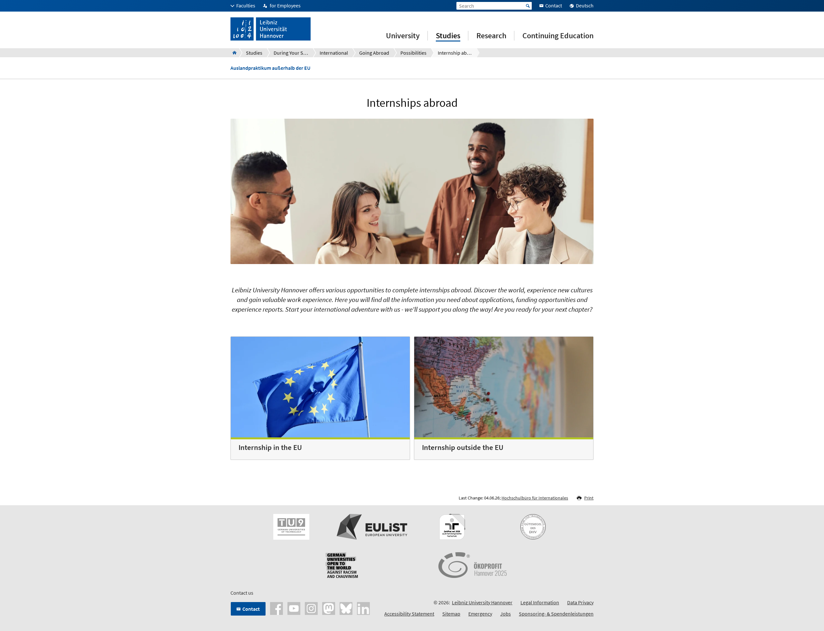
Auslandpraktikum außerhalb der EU (270, 68)
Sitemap (451, 613)
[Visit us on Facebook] (276, 608)
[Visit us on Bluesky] (346, 608)
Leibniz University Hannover (482, 602)
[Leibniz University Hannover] (233, 52)
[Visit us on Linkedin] (363, 608)
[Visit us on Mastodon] (328, 608)
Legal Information (539, 602)
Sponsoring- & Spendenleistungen (556, 613)
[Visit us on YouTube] (294, 608)
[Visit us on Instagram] (311, 608)
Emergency (480, 613)
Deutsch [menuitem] (585, 5)
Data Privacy (580, 602)
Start (528, 6)
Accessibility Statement (409, 613)
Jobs (505, 613)
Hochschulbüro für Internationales (534, 498)
